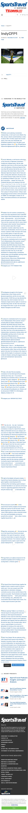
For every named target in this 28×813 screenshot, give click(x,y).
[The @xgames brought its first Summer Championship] (14, 304)
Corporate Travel (6, 776)
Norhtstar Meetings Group (9, 759)
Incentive (4, 766)
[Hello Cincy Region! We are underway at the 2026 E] (14, 649)
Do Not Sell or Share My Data (10, 748)
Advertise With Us (6, 740)
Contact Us (4, 738)
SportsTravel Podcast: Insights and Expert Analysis (19, 680)
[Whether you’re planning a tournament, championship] (14, 145)
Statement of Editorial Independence (12, 750)
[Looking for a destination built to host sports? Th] (14, 251)
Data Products (5, 780)
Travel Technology (7, 774)
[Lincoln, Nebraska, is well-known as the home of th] (14, 171)
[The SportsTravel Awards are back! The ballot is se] (14, 198)
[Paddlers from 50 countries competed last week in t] (14, 225)
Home (2, 25)
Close (14, 808)
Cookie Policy (14, 805)
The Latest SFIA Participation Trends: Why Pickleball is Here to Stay (18, 704)
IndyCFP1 (8, 74)
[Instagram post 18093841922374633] (14, 410)
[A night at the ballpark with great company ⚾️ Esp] (14, 490)
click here (22, 117)
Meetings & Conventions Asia (9, 763)
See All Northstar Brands (9, 782)
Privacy (3, 744)
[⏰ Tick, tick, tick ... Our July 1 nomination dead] (14, 437)
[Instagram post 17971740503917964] (14, 278)
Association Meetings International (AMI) (13, 770)
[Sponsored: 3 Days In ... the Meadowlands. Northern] (14, 357)
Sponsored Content (7, 742)
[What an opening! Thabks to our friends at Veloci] (14, 623)
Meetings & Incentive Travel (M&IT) (11, 768)
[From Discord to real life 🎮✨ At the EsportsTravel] (14, 517)
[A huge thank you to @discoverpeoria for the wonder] (14, 570)
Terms (3, 746)
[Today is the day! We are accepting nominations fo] (14, 384)
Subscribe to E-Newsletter (9, 736)
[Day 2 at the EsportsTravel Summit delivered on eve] (14, 464)
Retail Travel (5, 772)
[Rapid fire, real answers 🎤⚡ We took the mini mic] (14, 543)
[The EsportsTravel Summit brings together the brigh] (14, 596)
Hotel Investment (6, 778)
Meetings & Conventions (8, 761)
